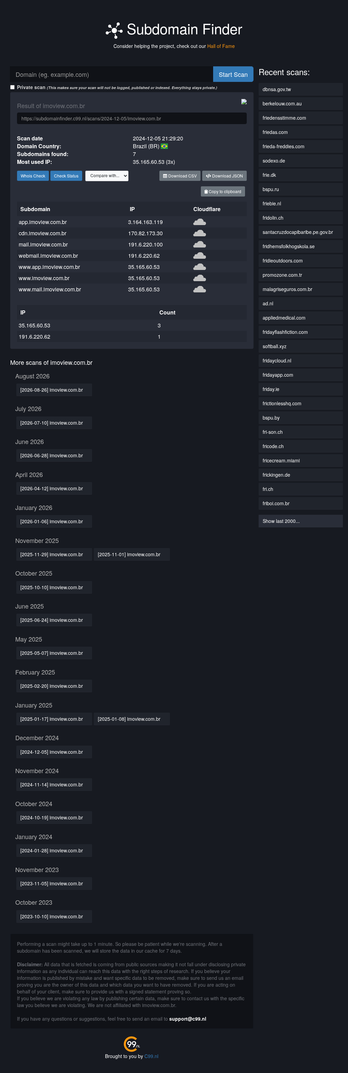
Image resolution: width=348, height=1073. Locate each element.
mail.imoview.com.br (43, 244)
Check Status (66, 175)
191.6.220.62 (144, 255)
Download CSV (182, 175)
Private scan (117, 87)
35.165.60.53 (144, 267)
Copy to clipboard (224, 191)
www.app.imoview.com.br (49, 267)
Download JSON (227, 175)
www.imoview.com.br (44, 278)
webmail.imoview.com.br (48, 255)
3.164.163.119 (145, 222)
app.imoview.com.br (43, 222)
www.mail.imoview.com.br (50, 289)
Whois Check (33, 175)
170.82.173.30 (145, 233)
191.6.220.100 (145, 244)
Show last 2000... (281, 520)
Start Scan (233, 74)
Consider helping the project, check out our (174, 45)
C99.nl (151, 1056)
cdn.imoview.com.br (42, 233)
